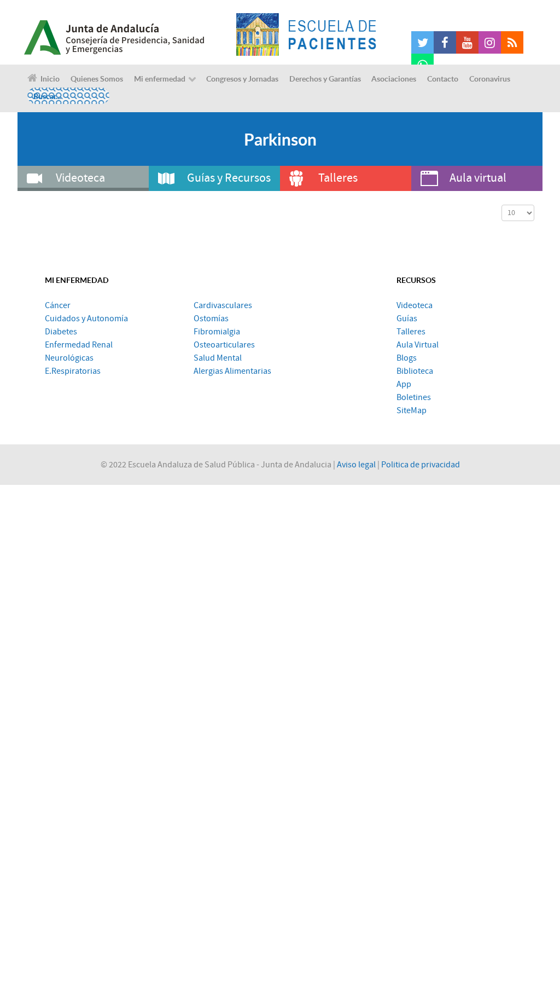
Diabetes (61, 331)
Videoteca (414, 305)
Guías (406, 318)
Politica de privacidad (420, 464)
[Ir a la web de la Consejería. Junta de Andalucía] (127, 34)
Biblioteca (414, 371)
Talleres (410, 331)
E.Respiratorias (73, 371)
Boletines (413, 397)
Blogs (406, 357)
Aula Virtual (417, 344)
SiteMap (411, 410)
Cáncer (58, 305)
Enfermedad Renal (79, 344)
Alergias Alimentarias (232, 371)
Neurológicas (69, 357)
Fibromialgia (217, 331)
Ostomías (211, 318)
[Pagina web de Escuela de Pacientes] (306, 34)
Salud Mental (218, 357)
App (403, 384)
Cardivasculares (223, 305)
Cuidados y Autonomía (86, 318)
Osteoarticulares (224, 344)
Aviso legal (356, 464)
